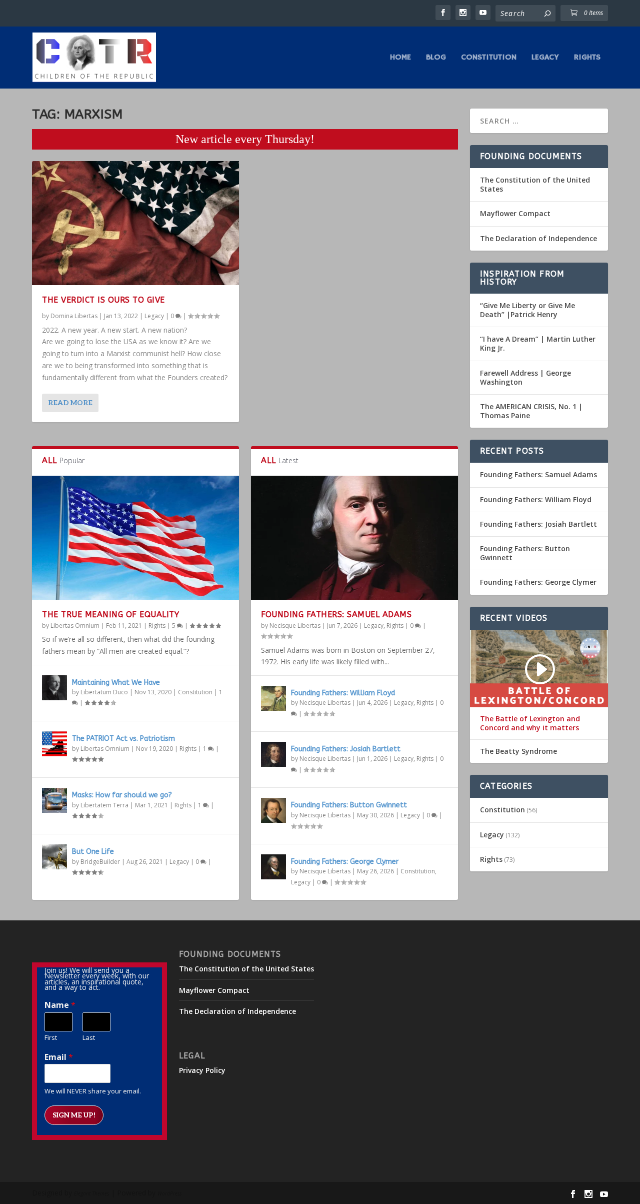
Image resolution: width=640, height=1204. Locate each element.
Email (58, 1057)
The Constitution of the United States (535, 184)
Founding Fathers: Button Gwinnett (349, 805)
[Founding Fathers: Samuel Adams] (354, 538)
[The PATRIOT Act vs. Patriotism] (54, 743)
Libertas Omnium (75, 625)
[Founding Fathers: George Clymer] (273, 866)
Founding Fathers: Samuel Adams (336, 614)
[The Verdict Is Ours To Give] (135, 223)
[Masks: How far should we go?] (54, 800)
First (50, 1037)
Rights (587, 58)
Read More (70, 403)
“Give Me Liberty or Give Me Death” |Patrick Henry (527, 310)
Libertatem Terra (104, 805)
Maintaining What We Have (116, 682)
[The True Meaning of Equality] (135, 538)
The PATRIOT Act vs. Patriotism (123, 738)
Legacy (545, 58)
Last (88, 1037)
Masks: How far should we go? (122, 795)
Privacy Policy (202, 1070)
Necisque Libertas (295, 625)
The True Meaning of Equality (110, 614)
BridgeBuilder (100, 861)
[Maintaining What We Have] (54, 687)
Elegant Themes (91, 1193)
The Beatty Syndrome (518, 751)
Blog (436, 58)
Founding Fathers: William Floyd (343, 693)
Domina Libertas (74, 316)
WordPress (170, 1193)
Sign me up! (74, 1115)
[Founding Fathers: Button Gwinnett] (273, 810)
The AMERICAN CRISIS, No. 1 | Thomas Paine (531, 411)
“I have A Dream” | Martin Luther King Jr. (538, 343)
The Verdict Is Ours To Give (103, 300)
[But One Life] (54, 856)
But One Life (93, 851)
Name (60, 1005)
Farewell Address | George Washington (525, 377)
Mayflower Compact (515, 213)
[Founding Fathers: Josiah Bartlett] (273, 754)
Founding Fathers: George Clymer (344, 861)
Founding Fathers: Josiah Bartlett (345, 749)
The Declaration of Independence (538, 238)
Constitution (488, 58)
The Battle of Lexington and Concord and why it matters (530, 723)
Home (400, 58)
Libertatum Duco (104, 692)
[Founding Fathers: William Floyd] (273, 698)
